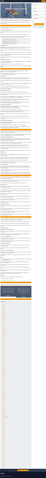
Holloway (3, 387)
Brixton (3, 321)
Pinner (3, 462)
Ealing (3, 440)
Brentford (3, 424)
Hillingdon (3, 461)
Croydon (3, 341)
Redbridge (3, 395)
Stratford (3, 349)
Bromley (3, 336)
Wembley (3, 433)
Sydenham (10, 280)
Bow (2, 345)
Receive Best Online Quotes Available (16, 129)
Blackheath (7, 280)
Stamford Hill (4, 390)
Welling (3, 337)
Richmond (3, 415)
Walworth (3, 324)
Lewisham (1, 280)
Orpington (3, 353)
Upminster (3, 432)
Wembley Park (4, 437)
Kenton (3, 449)
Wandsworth (3, 366)
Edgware (3, 453)
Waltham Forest (4, 408)
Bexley (3, 362)
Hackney (3, 357)
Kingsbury (3, 436)
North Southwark (4, 333)
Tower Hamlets (4, 328)
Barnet (3, 448)
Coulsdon (3, 399)
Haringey (3, 407)
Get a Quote (15, 13)
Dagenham (3, 404)
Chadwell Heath (4, 412)
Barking (3, 370)
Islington (3, 361)
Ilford (3, 386)
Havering (3, 441)
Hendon (3, 428)
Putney (3, 383)
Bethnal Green (4, 340)
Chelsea (3, 354)
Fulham (3, 379)
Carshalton (3, 374)
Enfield (3, 444)
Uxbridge (3, 466)
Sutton (3, 391)
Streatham (3, 325)
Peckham (3, 311)
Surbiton (3, 419)
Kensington (3, 382)
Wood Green (4, 411)
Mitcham (3, 358)
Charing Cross (4, 346)
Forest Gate (3, 365)
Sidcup (3, 332)
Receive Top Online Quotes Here (16, 175)
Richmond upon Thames (5, 416)
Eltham (3, 316)
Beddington (3, 350)
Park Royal (3, 423)
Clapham (3, 329)
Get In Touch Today (16, 25)
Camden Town (4, 378)
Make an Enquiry (23, 470)
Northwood (3, 465)
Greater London (4, 317)
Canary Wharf (4, 320)
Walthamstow (4, 403)
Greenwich (13, 280)
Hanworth (3, 452)
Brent (3, 420)
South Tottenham (4, 394)
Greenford (3, 445)
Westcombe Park (4, 312)
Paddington (3, 375)
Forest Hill (4, 280)
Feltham (3, 457)
